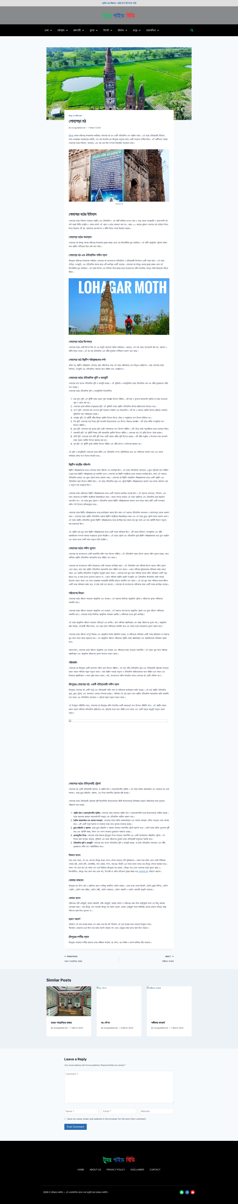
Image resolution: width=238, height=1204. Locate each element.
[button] (191, 30)
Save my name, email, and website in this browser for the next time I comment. (106, 1119)
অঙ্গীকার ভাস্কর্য (168, 959)
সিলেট (106, 30)
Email (107, 1111)
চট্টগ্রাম (61, 30)
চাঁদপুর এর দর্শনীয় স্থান (75, 116)
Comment (72, 1074)
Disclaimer (137, 1169)
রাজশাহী (77, 30)
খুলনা (92, 30)
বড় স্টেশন (105, 1022)
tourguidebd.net (78, 128)
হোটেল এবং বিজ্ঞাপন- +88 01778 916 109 (119, 3)
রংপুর (135, 30)
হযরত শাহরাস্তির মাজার (73, 959)
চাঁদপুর (71, 135)
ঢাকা (47, 30)
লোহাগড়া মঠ (143, 871)
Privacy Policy (116, 1169)
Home (81, 1169)
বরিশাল (121, 30)
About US (95, 1169)
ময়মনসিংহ (151, 30)
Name (70, 1111)
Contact (155, 1169)
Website (145, 1111)
